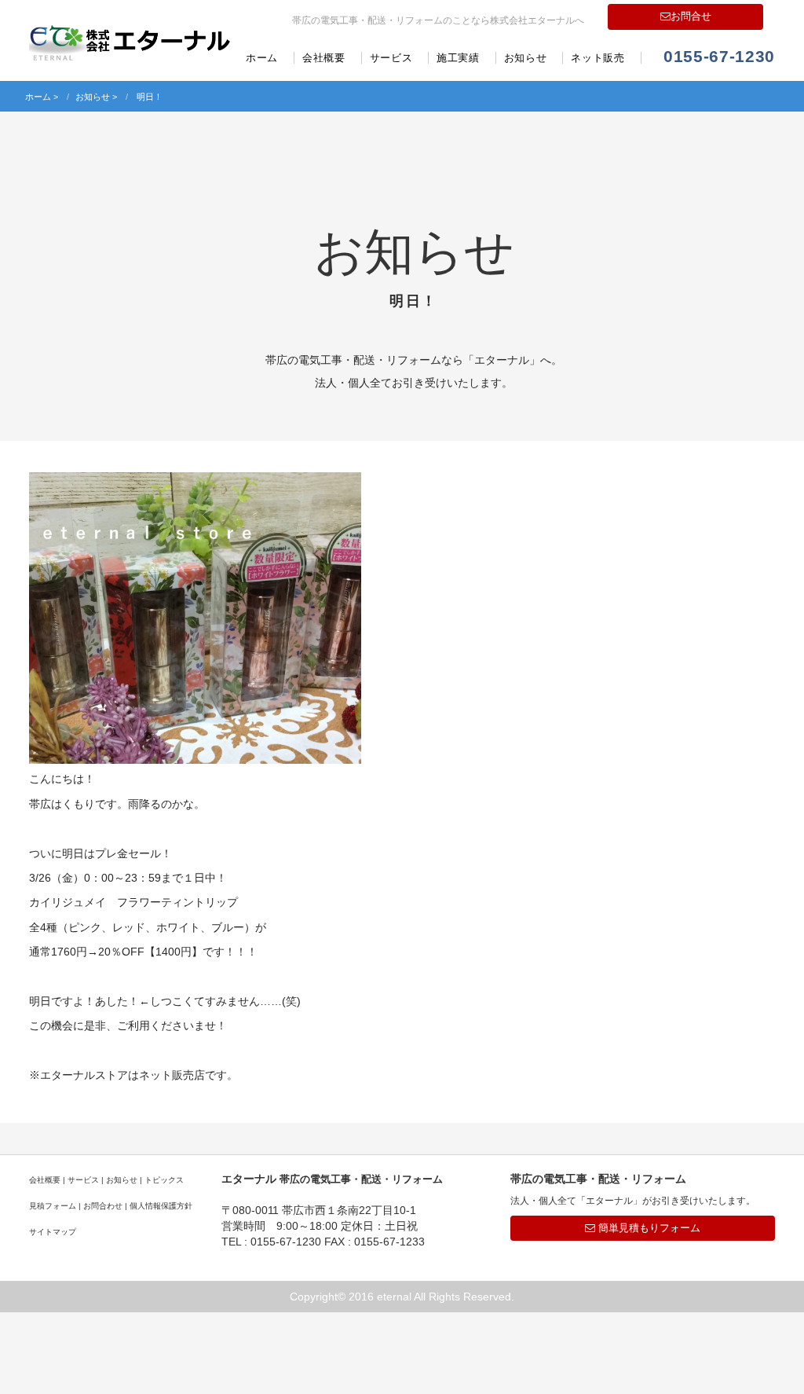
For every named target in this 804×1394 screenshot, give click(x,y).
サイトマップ (52, 1231)
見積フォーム (52, 1205)
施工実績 (458, 58)
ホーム (262, 58)
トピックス (164, 1180)
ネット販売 (597, 58)
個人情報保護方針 (161, 1205)
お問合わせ (102, 1205)
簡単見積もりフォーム (647, 1228)
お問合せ (691, 16)
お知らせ (525, 58)
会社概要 (323, 58)
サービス (391, 58)
